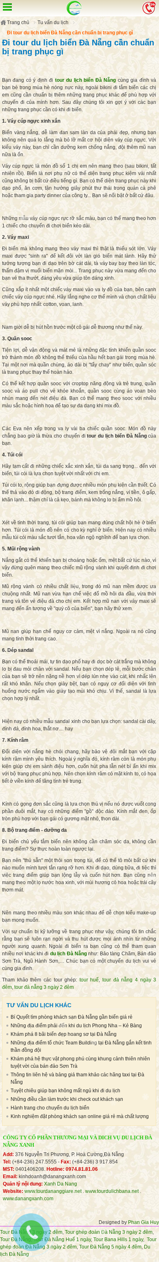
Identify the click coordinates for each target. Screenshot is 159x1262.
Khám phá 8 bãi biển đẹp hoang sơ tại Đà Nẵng (64, 1034)
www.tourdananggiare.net (53, 1191)
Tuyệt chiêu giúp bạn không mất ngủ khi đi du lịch (65, 1091)
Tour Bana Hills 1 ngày (118, 1239)
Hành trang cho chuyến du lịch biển (50, 1108)
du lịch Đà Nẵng (68, 954)
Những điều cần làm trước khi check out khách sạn (67, 1099)
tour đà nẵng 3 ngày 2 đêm (44, 987)
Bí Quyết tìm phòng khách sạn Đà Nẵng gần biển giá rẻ (71, 1017)
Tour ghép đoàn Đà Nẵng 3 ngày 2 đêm (108, 1232)
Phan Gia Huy (143, 1222)
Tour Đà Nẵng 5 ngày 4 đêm (110, 1247)
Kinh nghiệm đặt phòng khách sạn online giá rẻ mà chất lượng (80, 1116)
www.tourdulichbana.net (112, 1191)
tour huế (89, 980)
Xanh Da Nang (60, 1184)
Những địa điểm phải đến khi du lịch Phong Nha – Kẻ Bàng (76, 1025)
